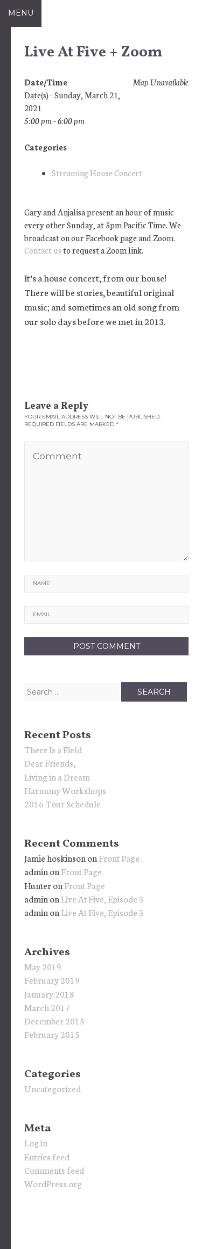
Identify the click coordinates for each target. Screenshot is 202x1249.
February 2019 (52, 979)
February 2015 (52, 1034)
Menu (20, 13)
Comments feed (54, 1170)
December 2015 (54, 1020)
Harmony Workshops (65, 790)
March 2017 (47, 1007)
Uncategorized (52, 1088)
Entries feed (46, 1156)
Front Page (119, 857)
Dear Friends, (49, 762)
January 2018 (49, 993)
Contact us (42, 250)
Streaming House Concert (97, 172)
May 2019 (42, 966)
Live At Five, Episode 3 (102, 898)
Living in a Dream (57, 776)
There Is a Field (53, 749)
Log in (35, 1142)
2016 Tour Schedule (62, 803)
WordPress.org (53, 1183)
